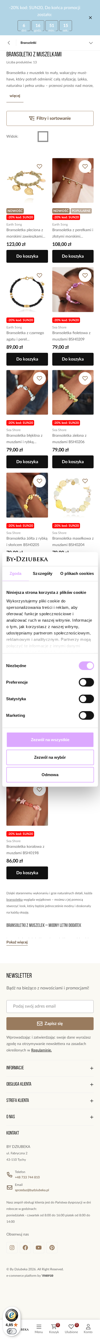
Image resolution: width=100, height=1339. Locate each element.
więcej (15, 96)
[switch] (86, 682)
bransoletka (14, 899)
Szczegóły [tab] (42, 573)
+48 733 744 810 (27, 1177)
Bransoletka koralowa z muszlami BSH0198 (25, 850)
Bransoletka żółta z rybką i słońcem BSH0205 (26, 542)
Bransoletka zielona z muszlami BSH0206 (69, 439)
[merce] (47, 1275)
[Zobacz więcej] (91, 43)
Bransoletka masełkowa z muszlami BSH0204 (73, 542)
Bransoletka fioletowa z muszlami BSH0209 (71, 336)
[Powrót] (9, 43)
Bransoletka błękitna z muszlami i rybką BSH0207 (24, 439)
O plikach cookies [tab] (77, 573)
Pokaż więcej (17, 942)
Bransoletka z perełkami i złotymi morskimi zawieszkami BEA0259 (72, 234)
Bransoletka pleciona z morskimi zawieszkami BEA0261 (24, 234)
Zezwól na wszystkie (50, 739)
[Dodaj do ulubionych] (39, 166)
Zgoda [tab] (16, 573)
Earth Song (14, 224)
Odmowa (50, 774)
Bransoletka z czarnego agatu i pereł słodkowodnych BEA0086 (25, 337)
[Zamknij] (90, 17)
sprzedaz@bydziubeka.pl (32, 1190)
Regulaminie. (41, 1050)
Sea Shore (59, 327)
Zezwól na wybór (50, 757)
